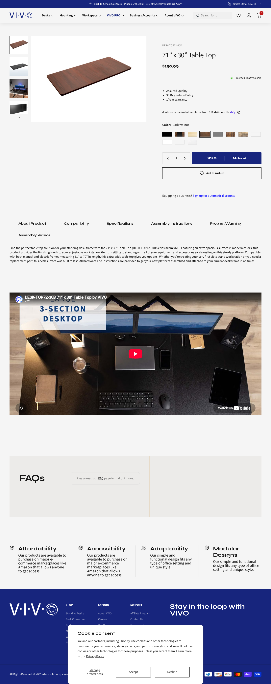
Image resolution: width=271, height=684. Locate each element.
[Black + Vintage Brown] (180, 134)
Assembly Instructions (171, 223)
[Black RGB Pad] (256, 134)
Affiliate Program (140, 614)
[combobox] (244, 4)
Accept (133, 672)
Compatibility (76, 223)
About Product (32, 223)
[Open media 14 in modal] (88, 79)
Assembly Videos (34, 235)
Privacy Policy (95, 656)
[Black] (167, 134)
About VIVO (104, 614)
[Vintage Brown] (230, 134)
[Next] (136, 79)
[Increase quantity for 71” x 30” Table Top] (185, 158)
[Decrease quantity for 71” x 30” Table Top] (167, 158)
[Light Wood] (192, 134)
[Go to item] (19, 45)
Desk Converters (75, 619)
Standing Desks (75, 614)
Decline (172, 672)
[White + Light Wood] (180, 142)
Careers (102, 619)
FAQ (101, 478)
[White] (167, 142)
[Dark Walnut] (205, 134)
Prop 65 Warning (225, 223)
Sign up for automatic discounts (214, 196)
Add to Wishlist (215, 173)
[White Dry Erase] (192, 142)
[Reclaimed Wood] (243, 134)
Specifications (120, 223)
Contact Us (136, 619)
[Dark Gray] (218, 134)
